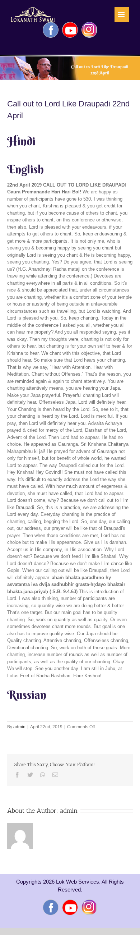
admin (19, 726)
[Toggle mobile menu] (122, 14)
